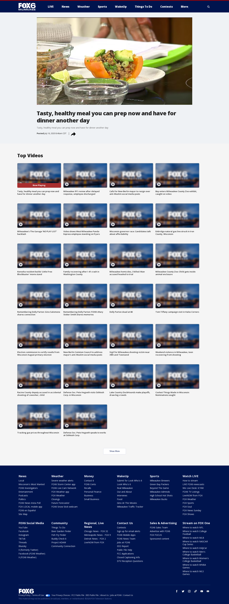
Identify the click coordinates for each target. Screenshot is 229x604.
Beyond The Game (159, 488)
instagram (189, 591)
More (184, 6)
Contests (121, 527)
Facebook (24, 531)
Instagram (24, 534)
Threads (23, 542)
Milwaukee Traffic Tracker (130, 506)
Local (21, 480)
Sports (154, 476)
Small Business (91, 499)
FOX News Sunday (192, 510)
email (207, 591)
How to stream (190, 480)
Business (88, 495)
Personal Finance (92, 491)
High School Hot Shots (161, 495)
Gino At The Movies (127, 502)
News (22, 476)
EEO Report (123, 546)
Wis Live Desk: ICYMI (193, 488)
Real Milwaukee (125, 488)
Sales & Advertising (163, 523)
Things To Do (58, 527)
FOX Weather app (60, 491)
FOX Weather (58, 495)
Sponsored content (159, 538)
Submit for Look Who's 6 (129, 480)
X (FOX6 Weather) (27, 557)
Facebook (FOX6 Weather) (32, 553)
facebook (176, 591)
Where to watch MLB (193, 537)
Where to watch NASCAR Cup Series (195, 543)
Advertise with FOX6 (160, 531)
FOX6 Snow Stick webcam (64, 506)
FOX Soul (187, 506)
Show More (115, 451)
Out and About (124, 491)
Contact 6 (89, 480)
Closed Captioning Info (128, 557)
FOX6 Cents (90, 484)
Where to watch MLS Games (193, 573)
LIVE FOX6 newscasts (193, 484)
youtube (201, 591)
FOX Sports (188, 502)
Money (89, 476)
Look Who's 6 (124, 484)
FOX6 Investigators (28, 488)
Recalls (87, 488)
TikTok (22, 538)
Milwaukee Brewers (160, 480)
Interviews (122, 495)
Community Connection (63, 546)
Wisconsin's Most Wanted (32, 484)
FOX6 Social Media (31, 523)
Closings (55, 499)
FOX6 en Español (27, 510)
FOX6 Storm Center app (63, 484)
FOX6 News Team (126, 538)
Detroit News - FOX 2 (95, 538)
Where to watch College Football (195, 532)
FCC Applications (125, 553)
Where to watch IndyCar (195, 548)
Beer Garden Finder (61, 531)
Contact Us (125, 523)
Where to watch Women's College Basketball (196, 560)
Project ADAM (58, 542)
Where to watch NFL (193, 527)
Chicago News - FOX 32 (96, 531)
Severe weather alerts (62, 480)
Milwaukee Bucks (158, 499)
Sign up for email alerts (128, 531)
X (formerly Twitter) (28, 549)
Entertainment (26, 491)
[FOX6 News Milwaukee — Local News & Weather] (29, 6)
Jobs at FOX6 (123, 542)
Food (119, 499)
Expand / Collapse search (208, 6)
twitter (183, 591)
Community (59, 523)
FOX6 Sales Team (159, 527)
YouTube (23, 527)
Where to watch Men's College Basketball (194, 553)
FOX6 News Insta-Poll (30, 502)
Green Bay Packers (159, 484)
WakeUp (123, 476)
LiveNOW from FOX (193, 495)
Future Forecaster (60, 502)
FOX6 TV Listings (191, 491)
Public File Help (124, 549)
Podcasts (23, 495)
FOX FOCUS (156, 534)
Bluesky (22, 546)
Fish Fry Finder (58, 534)
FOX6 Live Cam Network (63, 488)
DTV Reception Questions (130, 561)
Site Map (23, 514)
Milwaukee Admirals (160, 491)
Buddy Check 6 (58, 538)
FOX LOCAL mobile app (30, 506)
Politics (22, 499)
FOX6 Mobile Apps (126, 534)
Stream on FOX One (196, 523)
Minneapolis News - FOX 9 (97, 534)
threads (195, 591)
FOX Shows (188, 514)
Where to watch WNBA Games (194, 566)
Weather (57, 476)
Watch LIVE (190, 476)
